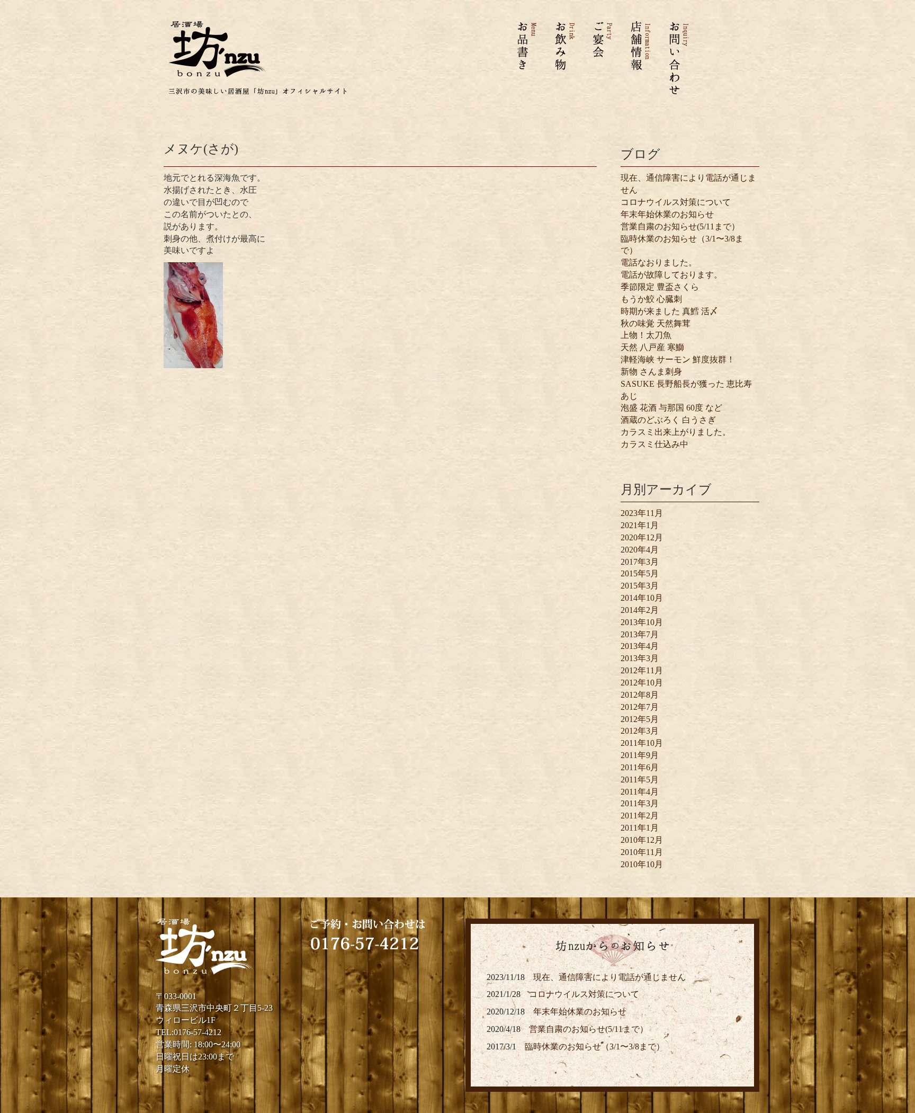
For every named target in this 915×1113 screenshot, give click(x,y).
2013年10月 (642, 622)
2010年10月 (642, 864)
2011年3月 (640, 803)
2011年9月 (640, 755)
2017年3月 (640, 561)
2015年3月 (640, 585)
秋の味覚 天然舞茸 (655, 323)
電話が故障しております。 (671, 274)
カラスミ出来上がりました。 (676, 432)
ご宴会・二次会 (602, 57)
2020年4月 (640, 549)
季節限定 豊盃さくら (660, 286)
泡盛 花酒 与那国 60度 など (671, 407)
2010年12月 (642, 839)
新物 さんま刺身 (651, 371)
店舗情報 (639, 57)
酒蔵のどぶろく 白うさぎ (668, 419)
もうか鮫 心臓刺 (651, 299)
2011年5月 (640, 779)
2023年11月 (642, 513)
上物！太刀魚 (646, 335)
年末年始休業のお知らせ (667, 214)
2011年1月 (640, 827)
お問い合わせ (673, 57)
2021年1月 (640, 525)
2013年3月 (640, 658)
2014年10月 (642, 597)
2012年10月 (642, 682)
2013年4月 (640, 646)
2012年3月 (640, 730)
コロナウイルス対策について (676, 202)
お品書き (531, 57)
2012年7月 (640, 706)
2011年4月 (640, 791)
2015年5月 (640, 573)
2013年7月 (640, 634)
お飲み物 (565, 57)
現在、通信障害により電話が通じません (609, 977)
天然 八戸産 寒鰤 (652, 347)
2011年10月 (642, 742)
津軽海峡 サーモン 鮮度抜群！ (678, 359)
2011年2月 (640, 815)
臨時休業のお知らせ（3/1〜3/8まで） (595, 1046)
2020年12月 (642, 537)
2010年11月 (642, 852)
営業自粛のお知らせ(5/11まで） (680, 226)
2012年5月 (640, 719)
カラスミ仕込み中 (654, 444)
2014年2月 (640, 610)
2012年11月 (642, 670)
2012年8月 (640, 694)
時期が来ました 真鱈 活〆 (669, 311)
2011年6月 (640, 767)
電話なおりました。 (659, 262)
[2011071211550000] (193, 314)
